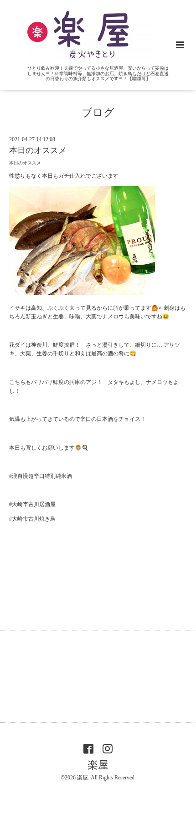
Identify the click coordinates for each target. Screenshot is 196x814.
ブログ (98, 112)
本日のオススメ (38, 150)
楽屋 (98, 765)
